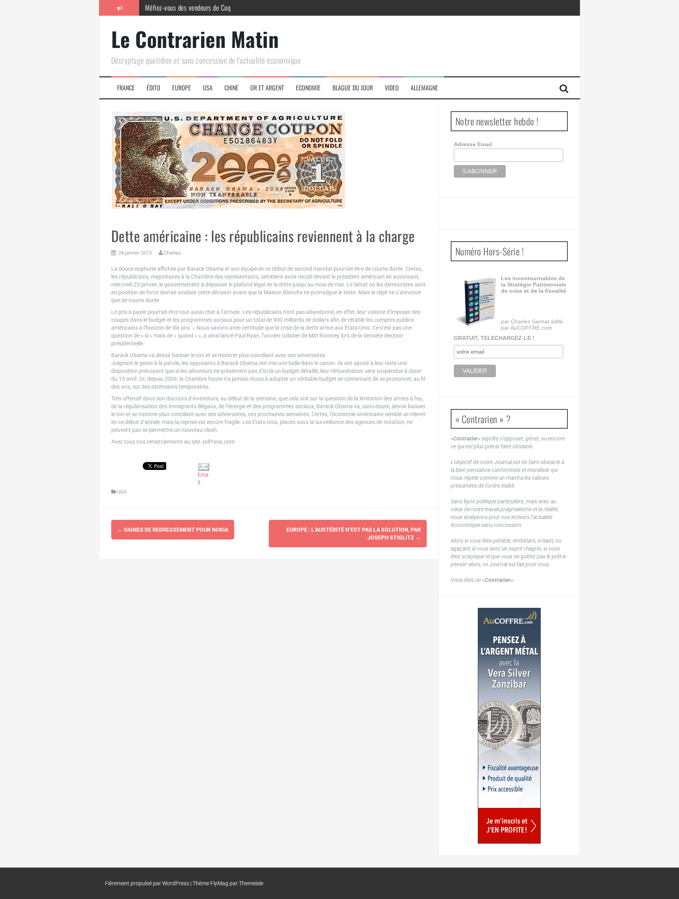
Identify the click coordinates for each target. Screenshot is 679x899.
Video (392, 87)
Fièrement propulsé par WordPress (147, 883)
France (126, 87)
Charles (172, 253)
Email (203, 478)
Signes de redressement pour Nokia (172, 530)
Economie (308, 87)
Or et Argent (267, 87)
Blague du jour (352, 87)
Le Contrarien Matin (195, 39)
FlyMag (219, 883)
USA (208, 87)
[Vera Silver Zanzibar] (509, 726)
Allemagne (424, 87)
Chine (231, 87)
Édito (153, 87)
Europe (181, 87)
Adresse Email (473, 144)
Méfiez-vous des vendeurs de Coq (188, 7)
